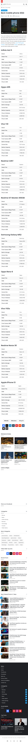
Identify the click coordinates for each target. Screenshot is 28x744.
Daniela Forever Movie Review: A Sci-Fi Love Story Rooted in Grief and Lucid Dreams (18, 649)
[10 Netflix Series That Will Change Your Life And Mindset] (4, 637)
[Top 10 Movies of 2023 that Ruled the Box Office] (4, 613)
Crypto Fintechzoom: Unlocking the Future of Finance (20, 461)
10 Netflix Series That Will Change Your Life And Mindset (18, 636)
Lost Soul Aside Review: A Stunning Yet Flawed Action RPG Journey (18, 562)
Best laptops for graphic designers (18, 629)
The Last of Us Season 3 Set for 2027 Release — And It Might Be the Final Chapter (18, 588)
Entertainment (16, 535)
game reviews (13, 537)
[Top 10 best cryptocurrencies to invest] (7, 440)
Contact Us (3, 682)
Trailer (21, 544)
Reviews (14, 420)
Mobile (6, 420)
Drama (11, 535)
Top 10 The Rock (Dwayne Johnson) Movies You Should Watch (19, 728)
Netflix (21, 540)
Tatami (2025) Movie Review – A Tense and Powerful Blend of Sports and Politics (17, 600)
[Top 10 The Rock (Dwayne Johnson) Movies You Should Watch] (21, 721)
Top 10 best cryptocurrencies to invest (6, 447)
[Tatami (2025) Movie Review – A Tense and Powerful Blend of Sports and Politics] (4, 600)
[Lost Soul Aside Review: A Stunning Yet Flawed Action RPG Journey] (4, 563)
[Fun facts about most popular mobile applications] (7, 455)
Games (19, 537)
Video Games (5, 527)
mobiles (16, 44)
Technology (7, 7)
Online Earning (5, 519)
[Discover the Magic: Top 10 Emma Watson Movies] (4, 619)
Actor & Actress (5, 535)
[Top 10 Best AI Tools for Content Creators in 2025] (4, 582)
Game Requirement (5, 537)
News (3, 517)
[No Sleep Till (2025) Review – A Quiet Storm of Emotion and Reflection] (4, 643)
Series (15, 542)
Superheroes (21, 542)
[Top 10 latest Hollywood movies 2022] (7, 721)
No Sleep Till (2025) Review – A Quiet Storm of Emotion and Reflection (17, 643)
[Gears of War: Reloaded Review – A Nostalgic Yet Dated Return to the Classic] (4, 569)
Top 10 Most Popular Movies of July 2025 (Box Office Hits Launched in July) (18, 576)
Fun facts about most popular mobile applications (6, 461)
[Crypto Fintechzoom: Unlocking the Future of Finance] (21, 455)
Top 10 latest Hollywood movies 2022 (7, 727)
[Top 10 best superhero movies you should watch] (4, 625)
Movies (3, 515)
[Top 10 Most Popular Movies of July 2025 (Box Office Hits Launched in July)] (4, 576)
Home (3, 7)
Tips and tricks (11, 544)
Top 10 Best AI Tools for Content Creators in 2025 (17, 581)
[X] (7, 425)
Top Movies (3, 672)
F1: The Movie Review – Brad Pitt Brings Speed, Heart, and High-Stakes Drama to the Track (17, 606)
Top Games (3, 674)
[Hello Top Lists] (7, 4)
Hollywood (4, 540)
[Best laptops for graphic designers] (4, 631)
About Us (3, 676)
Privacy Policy (4, 678)
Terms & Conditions (5, 680)
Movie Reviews (15, 540)
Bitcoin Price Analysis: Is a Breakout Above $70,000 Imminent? (20, 447)
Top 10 (21, 420)
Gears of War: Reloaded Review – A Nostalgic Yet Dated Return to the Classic (18, 569)
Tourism (3, 525)
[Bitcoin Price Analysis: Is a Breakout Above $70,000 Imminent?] (21, 440)
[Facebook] (3, 425)
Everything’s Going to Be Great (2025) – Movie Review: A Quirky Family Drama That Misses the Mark (17, 656)
